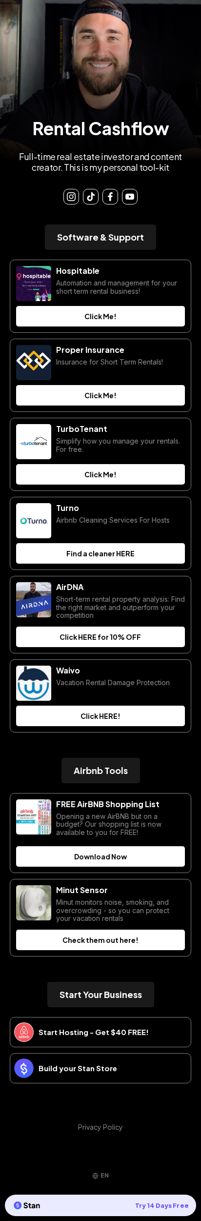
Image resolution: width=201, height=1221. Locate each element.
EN (104, 1175)
